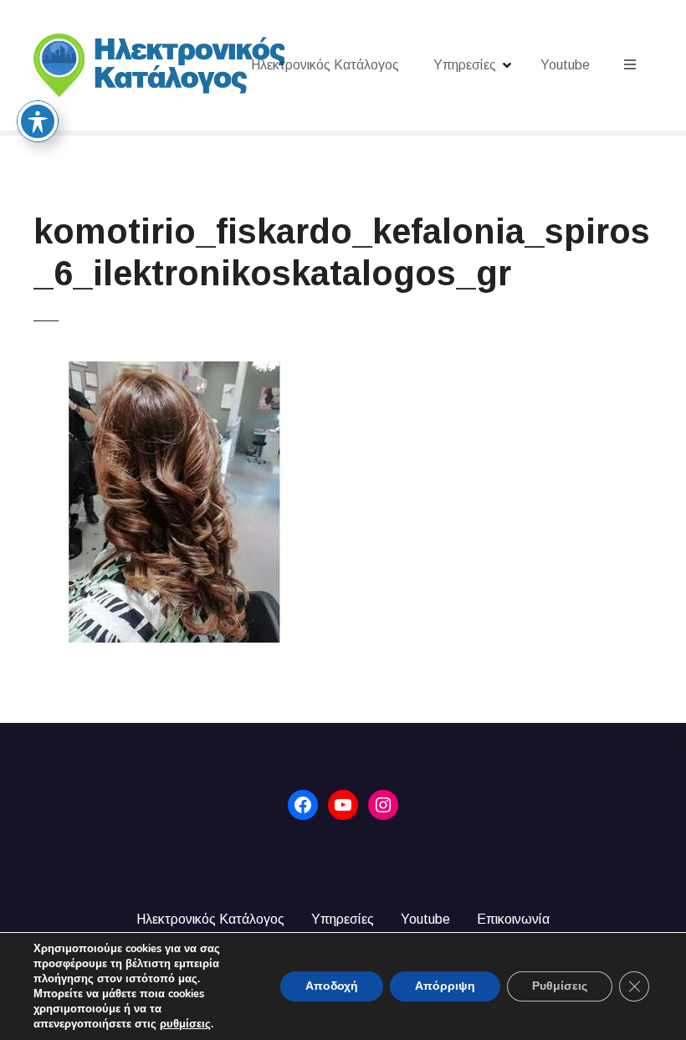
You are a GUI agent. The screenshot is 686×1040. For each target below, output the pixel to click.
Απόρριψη (445, 986)
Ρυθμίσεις (559, 986)
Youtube (565, 65)
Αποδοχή (331, 986)
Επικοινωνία (513, 919)
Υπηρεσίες (464, 65)
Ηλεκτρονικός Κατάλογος (325, 65)
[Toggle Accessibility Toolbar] (38, 121)
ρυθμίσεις (185, 1024)
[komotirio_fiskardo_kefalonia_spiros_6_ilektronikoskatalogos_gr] (174, 371)
